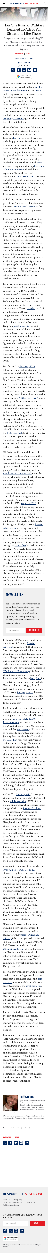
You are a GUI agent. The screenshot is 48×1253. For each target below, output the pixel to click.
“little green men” (28, 398)
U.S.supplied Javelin (13, 949)
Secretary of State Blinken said (23, 167)
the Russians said (25, 176)
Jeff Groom (24, 62)
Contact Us (31, 1202)
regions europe (21, 58)
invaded (31, 308)
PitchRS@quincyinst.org (11, 1205)
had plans (35, 678)
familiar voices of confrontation (23, 88)
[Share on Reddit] (24, 70)
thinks (29, 692)
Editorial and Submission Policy (13, 1202)
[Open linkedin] (22, 1231)
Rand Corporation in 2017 (17, 473)
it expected (23, 729)
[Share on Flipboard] (29, 70)
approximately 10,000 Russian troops (19, 720)
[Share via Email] (35, 70)
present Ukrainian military (21, 936)
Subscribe (33, 630)
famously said (23, 794)
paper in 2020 (28, 503)
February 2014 (27, 366)
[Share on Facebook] (19, 70)
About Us (6, 1199)
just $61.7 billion (32, 808)
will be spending (18, 801)
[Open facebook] (5, 1231)
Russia (40, 162)
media (38, 90)
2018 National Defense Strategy (20, 870)
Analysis (19, 54)
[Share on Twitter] (13, 70)
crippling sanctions (13, 118)
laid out (17, 138)
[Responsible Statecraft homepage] (24, 1193)
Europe (29, 54)
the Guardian (10, 739)
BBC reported (14, 433)
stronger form (33, 986)
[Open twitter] (11, 1231)
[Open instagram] (16, 1231)
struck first (20, 545)
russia (31, 58)
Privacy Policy (17, 1199)
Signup (36, 1223)
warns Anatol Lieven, (24, 206)
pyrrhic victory (21, 326)
